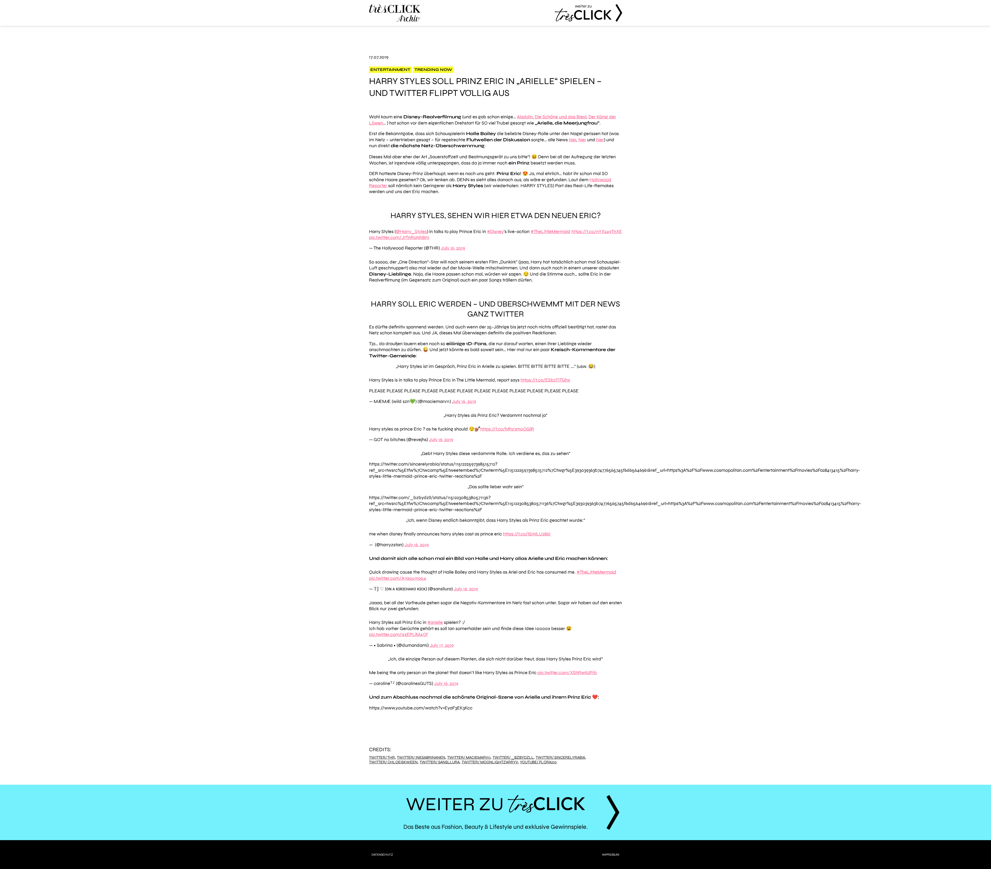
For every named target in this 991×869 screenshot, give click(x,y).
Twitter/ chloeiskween (393, 762)
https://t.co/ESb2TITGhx (545, 380)
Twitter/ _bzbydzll (513, 757)
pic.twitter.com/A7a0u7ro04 (397, 578)
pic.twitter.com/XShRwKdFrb (567, 672)
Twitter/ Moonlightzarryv (490, 762)
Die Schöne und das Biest (560, 117)
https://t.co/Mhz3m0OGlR (507, 429)
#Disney (495, 231)
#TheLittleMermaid (550, 231)
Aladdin (525, 117)
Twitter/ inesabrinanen (421, 757)
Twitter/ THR (382, 757)
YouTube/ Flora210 (538, 762)
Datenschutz (382, 854)
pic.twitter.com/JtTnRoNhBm (399, 237)
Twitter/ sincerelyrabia (560, 757)
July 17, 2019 (442, 645)
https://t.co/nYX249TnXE (596, 231)
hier (572, 140)
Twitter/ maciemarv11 (469, 757)
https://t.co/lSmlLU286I (526, 534)
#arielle (435, 622)
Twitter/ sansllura (440, 762)
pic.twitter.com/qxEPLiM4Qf (398, 634)
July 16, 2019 (453, 248)
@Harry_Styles (411, 231)
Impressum (610, 854)
